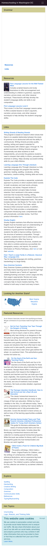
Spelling (7, 482)
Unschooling (8, 512)
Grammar (7, 491)
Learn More (8, 541)
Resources (9, 65)
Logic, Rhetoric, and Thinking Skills (17, 514)
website (10, 251)
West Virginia (34, 299)
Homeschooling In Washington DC (17, 2)
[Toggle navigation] (42, 3)
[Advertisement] (23, 38)
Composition (8, 489)
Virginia (34, 304)
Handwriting (8, 484)
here (20, 216)
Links (7, 69)
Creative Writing (10, 487)
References (8, 496)
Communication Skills (12, 494)
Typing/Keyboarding (11, 499)
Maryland (34, 302)
